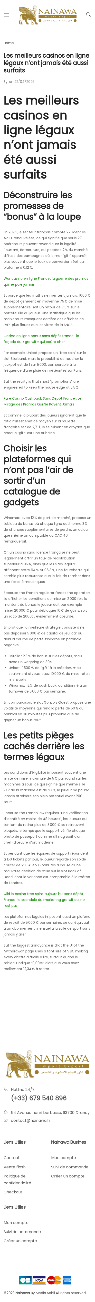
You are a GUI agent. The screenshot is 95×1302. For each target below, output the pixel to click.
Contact (12, 1158)
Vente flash (15, 1167)
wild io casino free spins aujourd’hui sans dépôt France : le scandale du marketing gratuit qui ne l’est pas (44, 899)
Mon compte (63, 1158)
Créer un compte (68, 1176)
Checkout (13, 1192)
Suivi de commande (69, 1167)
